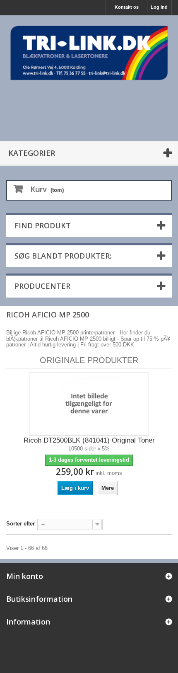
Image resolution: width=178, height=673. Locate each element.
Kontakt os (127, 7)
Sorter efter (20, 523)
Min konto (24, 576)
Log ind (159, 7)
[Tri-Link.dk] (89, 53)
